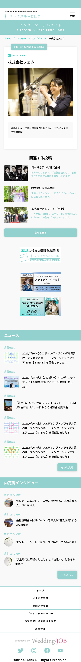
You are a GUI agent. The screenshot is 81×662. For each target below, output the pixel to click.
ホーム (7, 38)
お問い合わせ (40, 605)
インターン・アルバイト (30, 38)
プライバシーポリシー (40, 613)
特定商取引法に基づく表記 (40, 620)
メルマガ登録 (40, 598)
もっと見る (40, 232)
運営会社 (40, 628)
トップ (40, 590)
